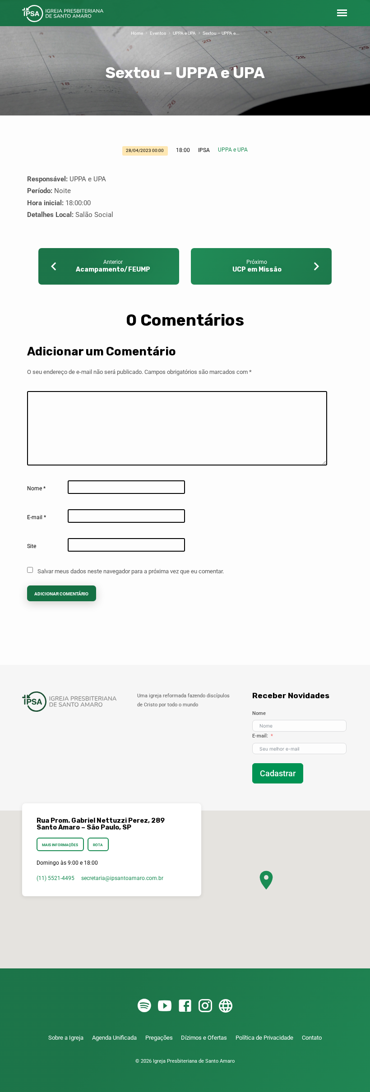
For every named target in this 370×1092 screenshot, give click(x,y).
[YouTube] (165, 1006)
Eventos (158, 33)
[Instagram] (205, 1006)
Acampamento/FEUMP (113, 269)
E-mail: (260, 736)
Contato (312, 1037)
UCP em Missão (257, 269)
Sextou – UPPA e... (221, 33)
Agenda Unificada (114, 1037)
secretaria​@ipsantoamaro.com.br (122, 878)
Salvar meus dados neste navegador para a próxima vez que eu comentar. (130, 571)
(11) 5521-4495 (55, 878)
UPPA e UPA (184, 33)
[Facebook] (185, 1006)
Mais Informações (60, 845)
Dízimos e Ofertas (204, 1037)
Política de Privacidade (264, 1037)
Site (31, 546)
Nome (36, 488)
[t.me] (225, 1006)
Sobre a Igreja (65, 1037)
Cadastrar (278, 773)
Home (137, 33)
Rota (98, 845)
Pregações (159, 1037)
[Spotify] (144, 1006)
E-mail (36, 517)
